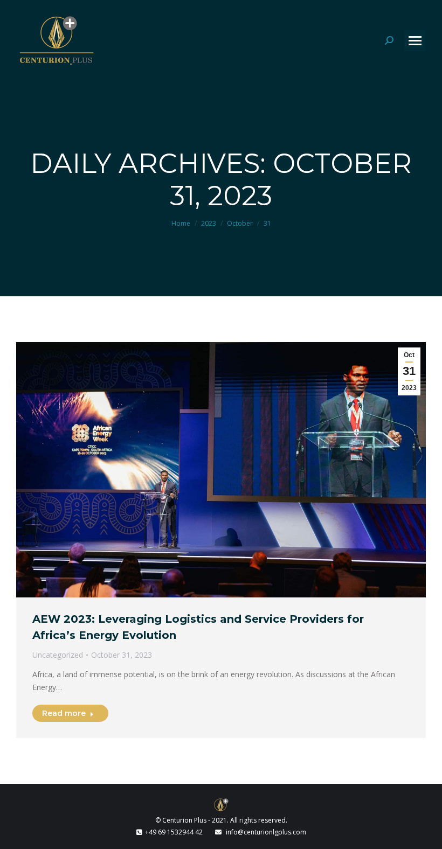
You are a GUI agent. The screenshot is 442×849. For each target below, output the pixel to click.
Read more (64, 713)
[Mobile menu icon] (415, 40)
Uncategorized (57, 655)
